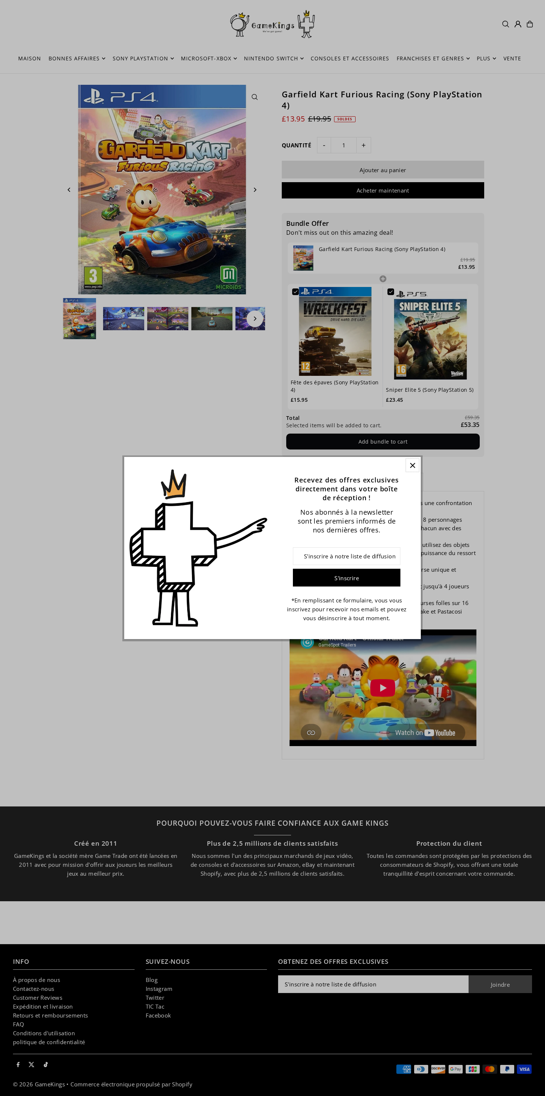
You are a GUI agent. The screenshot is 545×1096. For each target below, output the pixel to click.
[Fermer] (412, 465)
